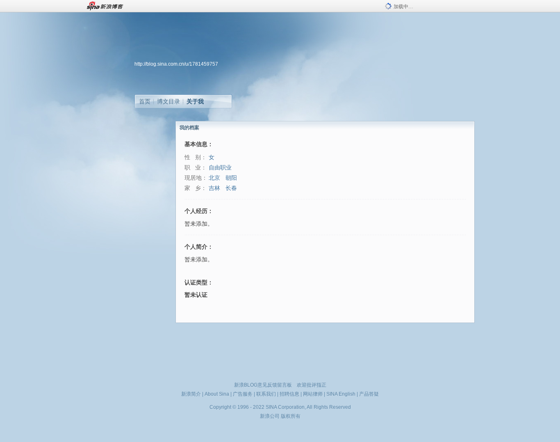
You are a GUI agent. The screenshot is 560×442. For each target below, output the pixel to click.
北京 (214, 178)
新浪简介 (191, 394)
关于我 (195, 101)
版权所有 (290, 416)
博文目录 (168, 101)
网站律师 (313, 394)
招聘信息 (289, 394)
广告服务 (243, 394)
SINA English (340, 394)
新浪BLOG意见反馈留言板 (263, 385)
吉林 (214, 188)
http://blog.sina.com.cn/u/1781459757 (176, 64)
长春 (231, 188)
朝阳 (231, 178)
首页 (144, 101)
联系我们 (266, 394)
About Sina (217, 394)
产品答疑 (369, 394)
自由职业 (220, 168)
